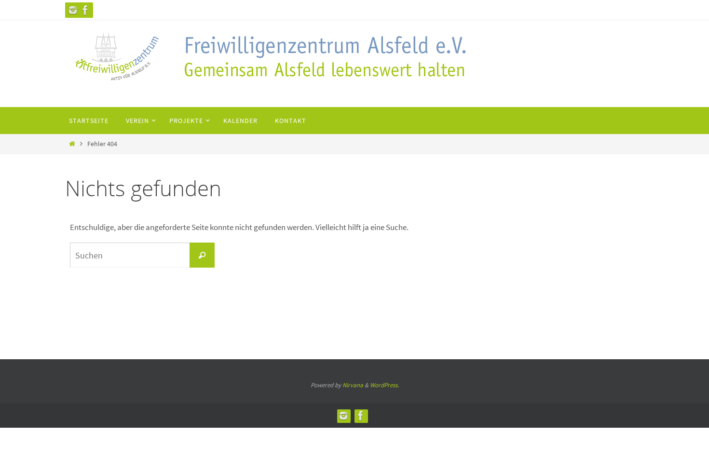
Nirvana (352, 385)
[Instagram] (73, 10)
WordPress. (384, 385)
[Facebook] (85, 10)
